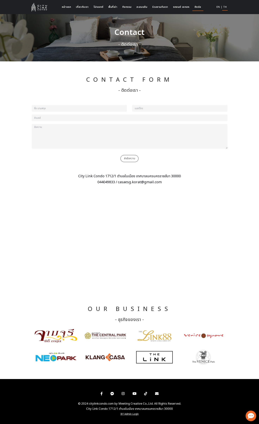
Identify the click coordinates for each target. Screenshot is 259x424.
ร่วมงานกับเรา (160, 7)
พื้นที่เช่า (112, 7)
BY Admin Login (130, 414)
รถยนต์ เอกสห (181, 7)
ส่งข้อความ (129, 158)
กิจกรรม (127, 7)
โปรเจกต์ (98, 7)
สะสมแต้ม (141, 7)
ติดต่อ (198, 7)
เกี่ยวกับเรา (82, 7)
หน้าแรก (66, 7)
